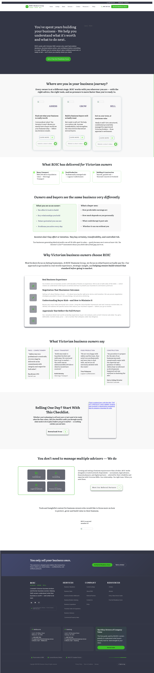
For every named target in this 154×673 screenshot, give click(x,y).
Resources (85, 6)
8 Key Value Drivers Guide (116, 595)
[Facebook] (35, 602)
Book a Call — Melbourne (40, 640)
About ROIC (90, 591)
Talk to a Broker (120, 565)
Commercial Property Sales (71, 617)
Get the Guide (111, 647)
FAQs (93, 6)
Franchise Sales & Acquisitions (72, 608)
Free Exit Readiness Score (116, 600)
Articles (111, 587)
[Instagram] (38, 602)
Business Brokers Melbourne (71, 595)
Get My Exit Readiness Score (102, 565)
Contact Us (90, 600)
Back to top (122, 664)
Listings (57, 6)
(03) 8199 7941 (37, 637)
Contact (78, 6)
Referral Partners (91, 595)
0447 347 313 (111, 2)
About (63, 6)
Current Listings (91, 587)
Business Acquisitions (70, 604)
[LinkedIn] (31, 602)
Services (70, 6)
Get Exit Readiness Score (120, 6)
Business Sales (68, 591)
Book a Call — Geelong (72, 640)
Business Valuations (69, 587)
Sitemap (96, 664)
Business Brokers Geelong (71, 600)
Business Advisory (69, 613)
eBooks (111, 591)
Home (51, 6)
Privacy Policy (78, 664)
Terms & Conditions (88, 664)
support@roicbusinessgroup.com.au (43, 639)
